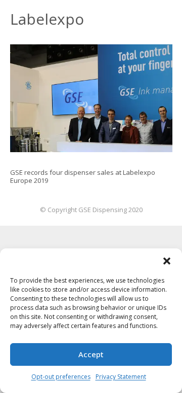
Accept (91, 354)
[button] (167, 261)
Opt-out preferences (60, 376)
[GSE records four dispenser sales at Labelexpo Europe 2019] (91, 98)
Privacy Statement (121, 376)
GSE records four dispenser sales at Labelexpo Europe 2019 (82, 176)
